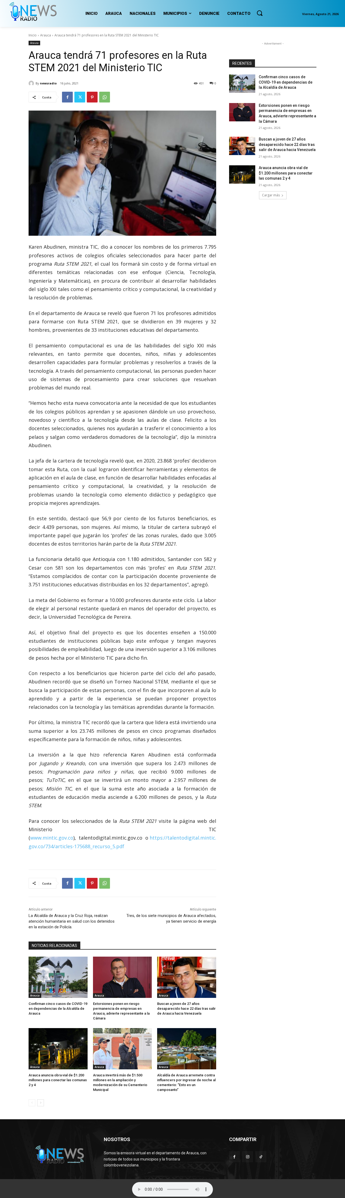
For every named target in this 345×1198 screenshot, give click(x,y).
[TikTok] (261, 1156)
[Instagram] (247, 1156)
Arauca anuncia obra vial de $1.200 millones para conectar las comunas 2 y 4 (58, 1080)
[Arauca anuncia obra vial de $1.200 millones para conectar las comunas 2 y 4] (58, 1048)
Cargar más (271, 195)
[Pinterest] (92, 97)
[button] (259, 13)
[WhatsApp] (104, 97)
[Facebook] (67, 97)
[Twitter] (79, 97)
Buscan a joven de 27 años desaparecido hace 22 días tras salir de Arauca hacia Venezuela (186, 1008)
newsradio (48, 83)
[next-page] (40, 1102)
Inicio (33, 35)
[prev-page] (32, 1102)
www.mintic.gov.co (51, 837)
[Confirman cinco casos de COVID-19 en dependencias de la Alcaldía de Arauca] (58, 977)
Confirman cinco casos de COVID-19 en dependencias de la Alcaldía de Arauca (58, 1008)
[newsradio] (32, 83)
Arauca (45, 35)
